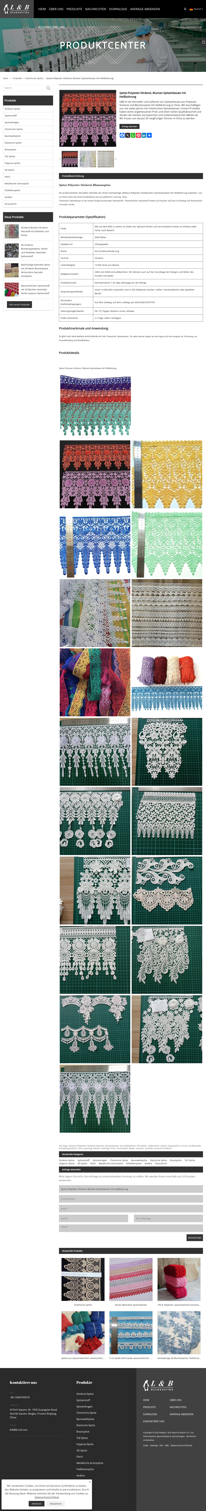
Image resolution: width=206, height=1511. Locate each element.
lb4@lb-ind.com (18, 1429)
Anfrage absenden (129, 126)
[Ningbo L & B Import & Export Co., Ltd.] (16, 8)
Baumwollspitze (13, 136)
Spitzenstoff (11, 115)
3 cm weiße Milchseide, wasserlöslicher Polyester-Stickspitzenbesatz (132, 1358)
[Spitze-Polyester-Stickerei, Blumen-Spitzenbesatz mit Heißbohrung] (87, 118)
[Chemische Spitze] (83, 1278)
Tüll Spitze (10, 156)
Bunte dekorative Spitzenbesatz (131, 1304)
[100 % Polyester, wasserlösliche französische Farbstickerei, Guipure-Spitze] (179, 1278)
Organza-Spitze (12, 163)
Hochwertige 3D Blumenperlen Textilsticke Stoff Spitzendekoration (180, 1358)
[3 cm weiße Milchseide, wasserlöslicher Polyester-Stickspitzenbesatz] (131, 1331)
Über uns (175, 1400)
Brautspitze (10, 149)
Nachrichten (178, 1407)
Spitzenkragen (12, 122)
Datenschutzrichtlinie (181, 1445)
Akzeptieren (56, 1503)
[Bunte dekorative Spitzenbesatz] (131, 1278)
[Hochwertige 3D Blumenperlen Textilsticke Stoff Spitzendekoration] (179, 1331)
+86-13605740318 (20, 1397)
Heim (146, 1400)
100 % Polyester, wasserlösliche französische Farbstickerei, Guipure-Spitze (180, 1304)
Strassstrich (11, 203)
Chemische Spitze (34, 78)
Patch (7, 176)
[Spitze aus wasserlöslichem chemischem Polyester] (83, 1331)
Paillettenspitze (12, 190)
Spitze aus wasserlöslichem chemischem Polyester (84, 1358)
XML (167, 1445)
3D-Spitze (9, 169)
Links (145, 1445)
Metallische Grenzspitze (17, 183)
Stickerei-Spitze (12, 108)
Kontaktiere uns (153, 1421)
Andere (8, 197)
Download (150, 1414)
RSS (161, 1445)
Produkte (17, 78)
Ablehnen (36, 1503)
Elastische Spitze (13, 142)
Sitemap (154, 1445)
